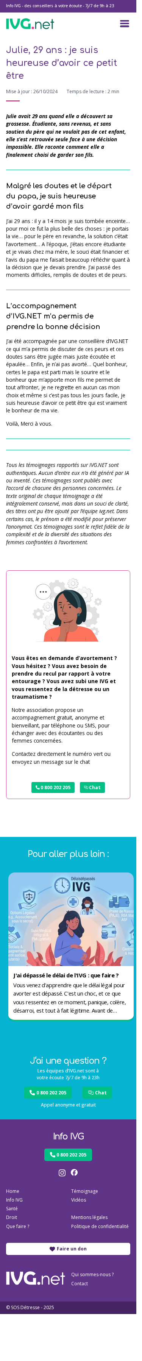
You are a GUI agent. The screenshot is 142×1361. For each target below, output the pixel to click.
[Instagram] (62, 1173)
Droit (11, 1217)
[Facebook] (74, 1173)
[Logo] (30, 23)
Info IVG (14, 1200)
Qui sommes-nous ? (92, 1274)
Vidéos (78, 1200)
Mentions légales (89, 1217)
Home (12, 1191)
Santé (12, 1208)
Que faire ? (17, 1226)
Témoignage (84, 1191)
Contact (79, 1283)
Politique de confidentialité (100, 1226)
